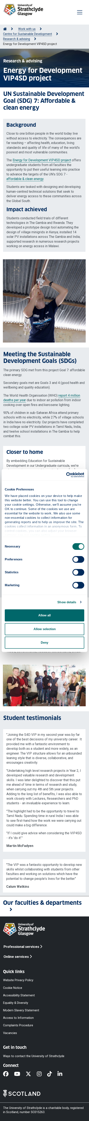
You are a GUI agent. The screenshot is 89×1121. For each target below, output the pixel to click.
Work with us (27, 29)
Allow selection (45, 629)
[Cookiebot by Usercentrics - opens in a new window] (66, 475)
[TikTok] (52, 1074)
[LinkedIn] (63, 1074)
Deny (44, 642)
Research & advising (16, 39)
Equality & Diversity (15, 1002)
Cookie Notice (12, 987)
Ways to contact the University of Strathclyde (33, 1056)
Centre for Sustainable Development (27, 34)
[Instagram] (42, 1074)
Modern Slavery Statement (21, 1010)
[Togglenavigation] (79, 12)
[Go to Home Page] (5, 29)
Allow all (44, 615)
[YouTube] (20, 1074)
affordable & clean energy (24, 179)
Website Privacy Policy (18, 980)
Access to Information (18, 1018)
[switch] (78, 559)
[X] (31, 1074)
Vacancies (10, 1033)
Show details (66, 602)
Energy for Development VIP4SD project (42, 160)
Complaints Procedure (18, 1025)
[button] (44, 906)
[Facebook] (8, 1074)
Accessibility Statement (19, 995)
